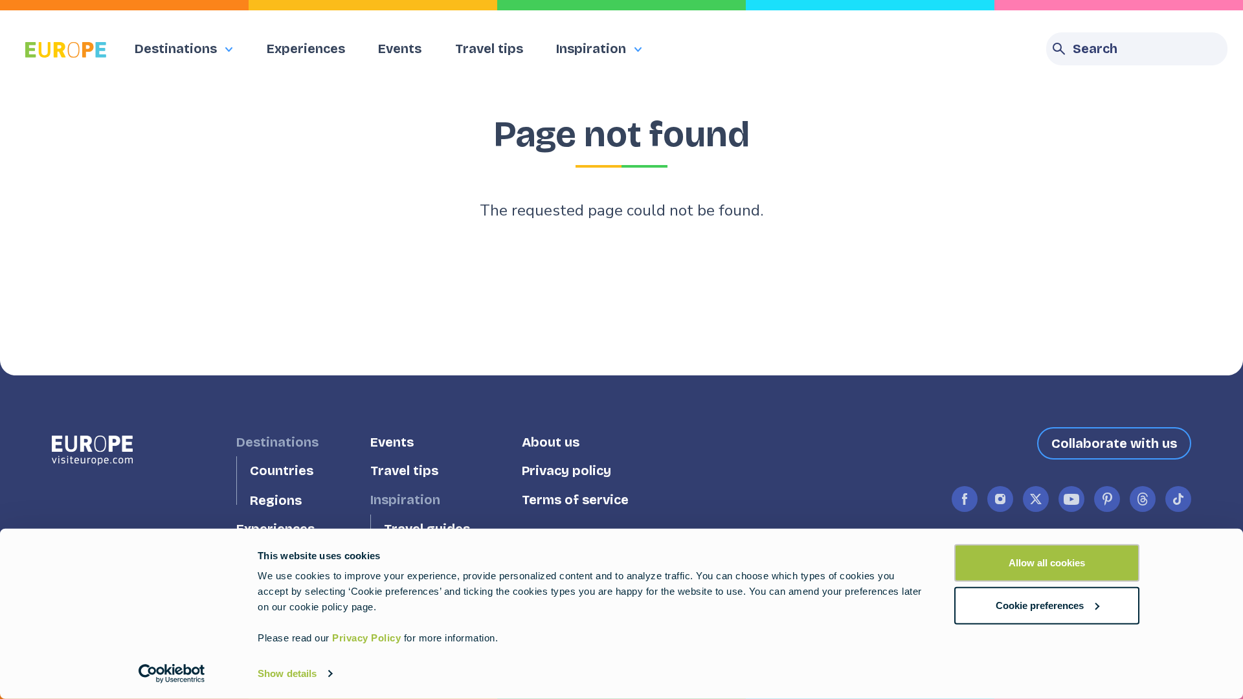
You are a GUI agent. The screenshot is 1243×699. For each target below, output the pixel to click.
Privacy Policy (366, 637)
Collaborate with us (1114, 443)
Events (399, 48)
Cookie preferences (1040, 604)
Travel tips (489, 48)
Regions (276, 500)
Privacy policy (566, 471)
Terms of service (575, 500)
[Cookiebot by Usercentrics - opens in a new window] (172, 673)
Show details (287, 673)
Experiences (306, 48)
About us (550, 442)
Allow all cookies (1047, 562)
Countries (281, 471)
